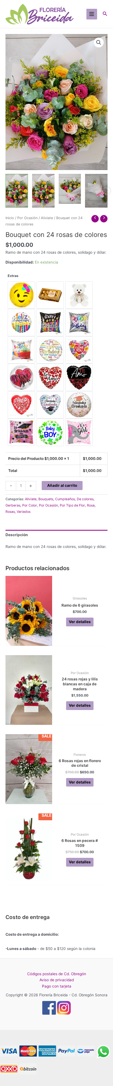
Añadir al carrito (62, 485)
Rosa (91, 505)
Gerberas (12, 505)
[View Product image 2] (43, 191)
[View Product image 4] (96, 191)
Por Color (29, 505)
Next (106, 190)
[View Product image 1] (16, 191)
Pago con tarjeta (56, 986)
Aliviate (47, 218)
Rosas (10, 512)
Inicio (9, 218)
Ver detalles (80, 622)
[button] (99, 42)
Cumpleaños (65, 499)
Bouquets (45, 499)
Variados (23, 512)
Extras (13, 276)
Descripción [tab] (16, 535)
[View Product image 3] (70, 189)
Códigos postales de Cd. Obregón (56, 974)
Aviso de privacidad (56, 980)
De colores (85, 499)
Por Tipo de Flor (72, 505)
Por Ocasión (27, 218)
